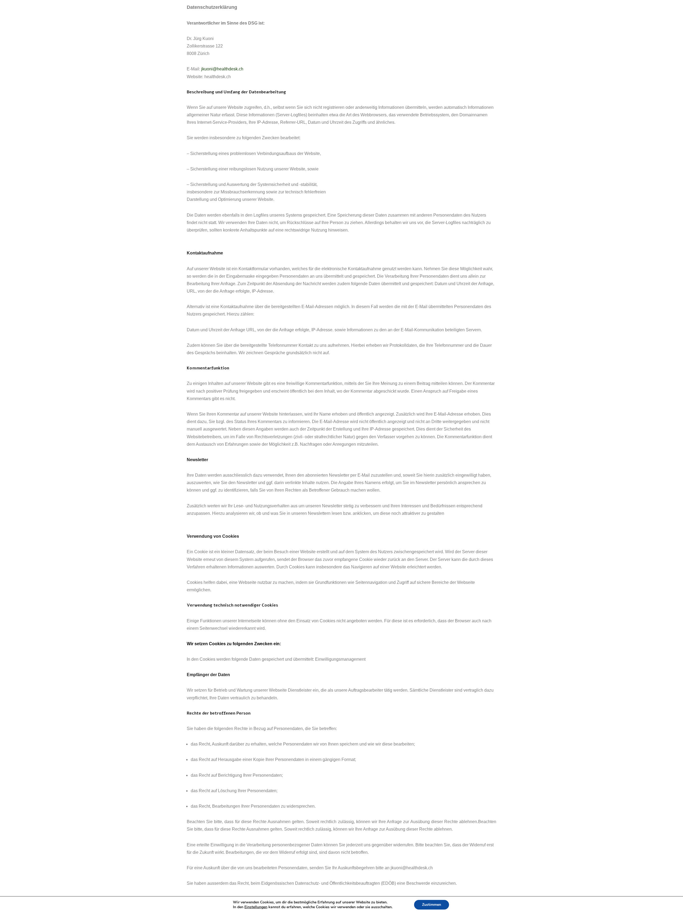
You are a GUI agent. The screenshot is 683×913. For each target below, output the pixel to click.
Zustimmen (431, 904)
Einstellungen (255, 907)
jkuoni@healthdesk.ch (222, 69)
